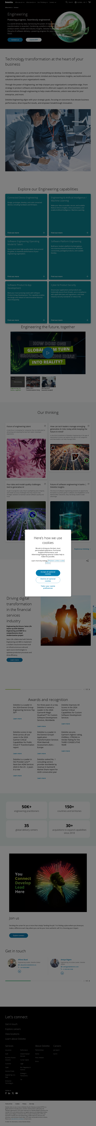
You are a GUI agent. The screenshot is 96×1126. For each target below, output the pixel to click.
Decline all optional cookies (48, 580)
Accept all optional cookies (48, 573)
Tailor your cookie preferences (48, 587)
